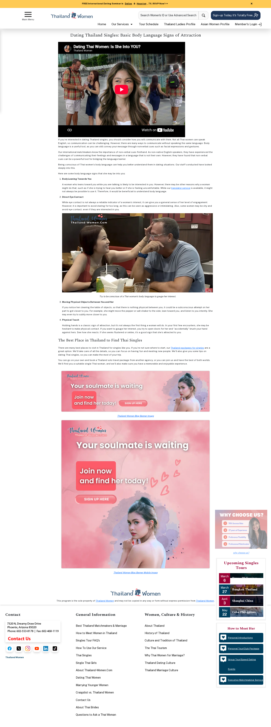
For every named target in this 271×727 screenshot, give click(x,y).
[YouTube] (36, 648)
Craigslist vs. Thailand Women (95, 692)
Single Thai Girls (86, 662)
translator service (180, 188)
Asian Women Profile (215, 24)
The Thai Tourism (156, 648)
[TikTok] (54, 648)
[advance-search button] (204, 15)
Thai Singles (84, 655)
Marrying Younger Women (92, 685)
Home (102, 24)
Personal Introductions (240, 637)
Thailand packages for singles (187, 348)
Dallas (128, 3)
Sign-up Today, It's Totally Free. (233, 15)
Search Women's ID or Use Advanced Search (168, 15)
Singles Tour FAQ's (88, 640)
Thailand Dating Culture (160, 662)
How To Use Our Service (91, 648)
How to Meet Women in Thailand (96, 633)
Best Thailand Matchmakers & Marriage (101, 625)
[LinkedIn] (45, 648)
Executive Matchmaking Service (245, 680)
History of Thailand (157, 633)
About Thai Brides (87, 707)
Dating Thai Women (88, 677)
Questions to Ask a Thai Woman (96, 714)
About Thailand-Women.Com (94, 670)
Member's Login (246, 24)
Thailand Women (105, 601)
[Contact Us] (33, 631)
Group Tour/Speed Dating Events (242, 664)
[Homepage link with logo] (135, 592)
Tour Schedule (149, 24)
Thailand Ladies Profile (179, 24)
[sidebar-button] (28, 14)
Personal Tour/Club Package (243, 648)
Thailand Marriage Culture (161, 670)
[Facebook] (9, 648)
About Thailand (154, 625)
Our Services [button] (120, 24)
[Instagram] (27, 648)
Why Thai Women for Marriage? (165, 655)
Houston (141, 3)
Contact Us (83, 700)
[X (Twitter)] (18, 648)
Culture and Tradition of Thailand (166, 640)
